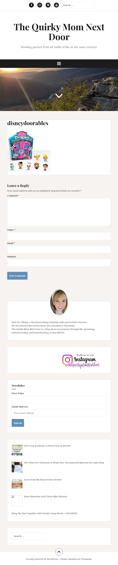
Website (11, 256)
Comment (13, 195)
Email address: (20, 406)
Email (11, 243)
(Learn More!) (57, 332)
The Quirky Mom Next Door (59, 31)
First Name (18, 393)
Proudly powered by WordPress (42, 559)
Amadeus (73, 559)
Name (11, 229)
